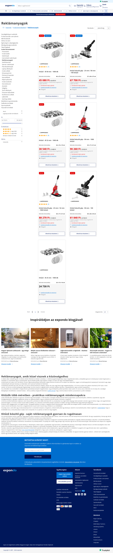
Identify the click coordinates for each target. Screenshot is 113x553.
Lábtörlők (5, 97)
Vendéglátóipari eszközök (9, 34)
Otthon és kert (5, 41)
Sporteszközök (5, 105)
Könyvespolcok (6, 73)
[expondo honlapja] (3, 28)
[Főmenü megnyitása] (6, 11)
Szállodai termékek (7, 103)
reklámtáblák (101, 408)
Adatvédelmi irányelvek (72, 462)
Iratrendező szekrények (9, 58)
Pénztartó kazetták (8, 75)
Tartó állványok (6, 90)
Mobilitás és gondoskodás (9, 101)
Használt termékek (7, 107)
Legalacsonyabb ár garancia (48, 87)
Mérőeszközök (5, 39)
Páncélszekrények (7, 67)
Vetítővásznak (6, 62)
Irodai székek (6, 71)
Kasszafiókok (6, 77)
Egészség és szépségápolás (9, 43)
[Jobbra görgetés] (109, 14)
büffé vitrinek (51, 391)
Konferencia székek (8, 95)
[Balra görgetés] (3, 14)
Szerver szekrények (8, 64)
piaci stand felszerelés (28, 430)
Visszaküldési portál (64, 481)
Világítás (4, 88)
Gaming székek (6, 99)
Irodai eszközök (6, 82)
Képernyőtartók (7, 79)
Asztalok (4, 86)
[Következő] (38, 311)
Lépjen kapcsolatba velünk (64, 475)
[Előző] (32, 311)
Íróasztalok (5, 51)
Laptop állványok (7, 69)
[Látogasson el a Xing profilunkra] (85, 495)
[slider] (2, 123)
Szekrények (5, 56)
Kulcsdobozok (6, 84)
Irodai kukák (6, 54)
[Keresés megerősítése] (70, 6)
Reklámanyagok (7, 60)
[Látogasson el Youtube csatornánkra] (76, 495)
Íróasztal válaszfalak (8, 92)
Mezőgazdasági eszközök (9, 45)
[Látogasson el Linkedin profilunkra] (82, 495)
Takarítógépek (5, 47)
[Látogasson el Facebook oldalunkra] (79, 495)
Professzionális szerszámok (9, 36)
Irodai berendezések (8, 49)
